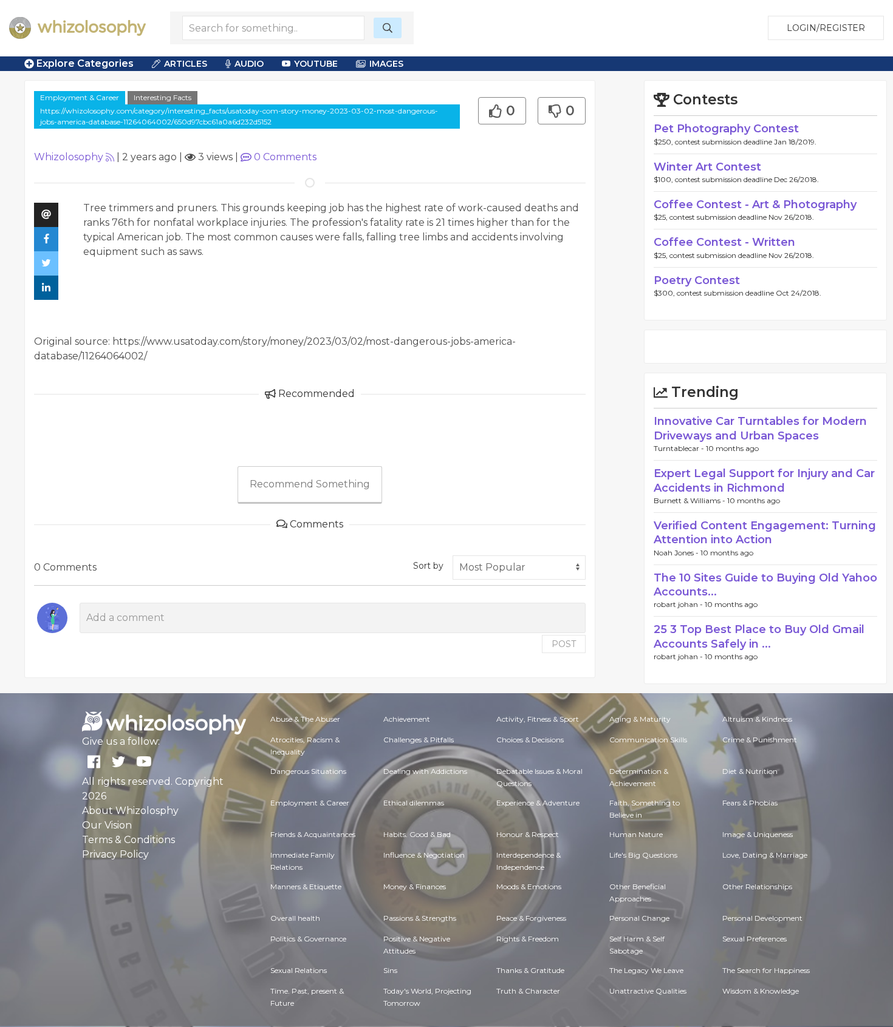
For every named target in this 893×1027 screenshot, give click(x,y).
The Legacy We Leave (646, 970)
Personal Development (762, 918)
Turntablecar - (680, 448)
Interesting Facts (162, 97)
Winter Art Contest (707, 167)
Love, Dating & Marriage (764, 854)
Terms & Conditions (128, 840)
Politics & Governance (308, 938)
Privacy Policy (115, 854)
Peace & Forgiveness (531, 918)
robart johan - (679, 604)
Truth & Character (528, 990)
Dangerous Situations (308, 771)
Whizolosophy (68, 157)
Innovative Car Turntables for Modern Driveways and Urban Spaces (760, 428)
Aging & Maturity (640, 719)
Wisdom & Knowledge (760, 990)
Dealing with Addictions (425, 771)
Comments (285, 157)
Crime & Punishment (759, 739)
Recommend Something (310, 484)
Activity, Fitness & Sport (537, 719)
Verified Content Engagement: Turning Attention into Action (765, 532)
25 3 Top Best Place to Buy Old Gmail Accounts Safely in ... (759, 636)
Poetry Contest (697, 280)
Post (564, 644)
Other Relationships (757, 886)
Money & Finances (414, 886)
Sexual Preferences (754, 938)
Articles (185, 63)
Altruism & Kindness (757, 719)
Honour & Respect (527, 834)
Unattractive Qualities (647, 990)
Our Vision (107, 825)
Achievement (406, 719)
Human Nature (636, 834)
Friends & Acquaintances (312, 834)
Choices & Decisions (530, 739)
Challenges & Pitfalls (418, 739)
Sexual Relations (298, 970)
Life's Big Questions (643, 854)
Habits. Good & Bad (417, 834)
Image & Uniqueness (757, 834)
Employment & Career (79, 97)
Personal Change (639, 918)
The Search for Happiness (766, 970)
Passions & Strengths (419, 918)
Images (386, 63)
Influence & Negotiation (424, 854)
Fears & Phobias (750, 802)
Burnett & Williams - (690, 500)
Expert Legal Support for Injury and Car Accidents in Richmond (764, 480)
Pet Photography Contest (726, 128)
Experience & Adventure (538, 802)
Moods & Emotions (528, 886)
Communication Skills (648, 739)
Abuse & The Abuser (305, 719)
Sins (390, 970)
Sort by (428, 565)
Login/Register (826, 27)
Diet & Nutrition (750, 771)
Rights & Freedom (527, 938)
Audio (249, 63)
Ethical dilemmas (413, 802)
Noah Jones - (677, 552)
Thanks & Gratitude (530, 970)
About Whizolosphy (130, 810)
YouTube (316, 63)
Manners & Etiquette (305, 886)
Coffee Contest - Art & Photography (755, 204)
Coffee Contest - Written (724, 242)
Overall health (295, 918)
